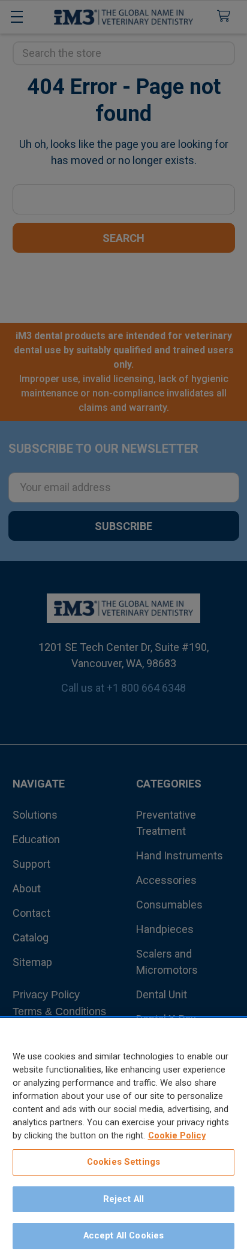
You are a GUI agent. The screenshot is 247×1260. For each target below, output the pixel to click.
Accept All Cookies (123, 1235)
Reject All (123, 1199)
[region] (123, 1139)
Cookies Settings (123, 1161)
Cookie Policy (177, 1135)
